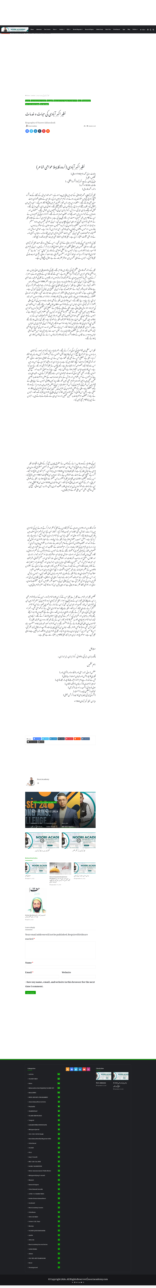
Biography (49, 101)
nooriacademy (95, 1278)
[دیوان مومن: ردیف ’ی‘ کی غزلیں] (85, 868)
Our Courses (47, 29)
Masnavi (31, 1179)
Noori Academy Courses (36, 1207)
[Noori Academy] (14, 29)
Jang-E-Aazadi (33, 1156)
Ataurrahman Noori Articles (38, 101)
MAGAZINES (32, 1092)
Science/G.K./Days (34, 1221)
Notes (54, 29)
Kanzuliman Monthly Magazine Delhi (40, 1138)
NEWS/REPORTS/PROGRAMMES (38, 1096)
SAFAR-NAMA (33, 1248)
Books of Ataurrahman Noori (60, 801)
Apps (124, 29)
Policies (135, 29)
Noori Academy (32, 125)
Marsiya (31, 1225)
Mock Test (108, 29)
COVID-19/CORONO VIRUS (36, 1193)
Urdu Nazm (32, 1211)
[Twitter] (31, 131)
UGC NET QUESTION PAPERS (37, 1230)
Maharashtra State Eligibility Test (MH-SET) (65, 101)
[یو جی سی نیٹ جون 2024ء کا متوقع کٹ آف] (120, 1076)
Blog (129, 29)
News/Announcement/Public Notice (40, 1170)
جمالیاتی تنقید (28, 875)
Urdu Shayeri (116, 29)
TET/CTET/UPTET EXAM (32, 104)
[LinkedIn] (35, 131)
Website (66, 971)
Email (29, 971)
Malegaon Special (34, 1129)
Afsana (31, 1253)
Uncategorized (33, 1267)
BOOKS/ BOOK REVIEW (35, 1165)
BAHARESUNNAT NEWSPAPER (38, 1124)
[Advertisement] (78, 12)
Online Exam (99, 29)
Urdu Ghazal (32, 1142)
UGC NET (31, 1147)
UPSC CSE (31, 1239)
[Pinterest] (44, 131)
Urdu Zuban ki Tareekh (36, 1188)
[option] (60, 810)
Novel (30, 1262)
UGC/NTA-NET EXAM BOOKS (37, 1257)
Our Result (32, 1202)
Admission (39, 29)
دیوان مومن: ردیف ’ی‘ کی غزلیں (81, 875)
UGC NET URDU (44, 104)
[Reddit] (48, 131)
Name (29, 962)
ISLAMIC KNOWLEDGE (35, 1115)
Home (32, 29)
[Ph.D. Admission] (103, 1076)
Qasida (31, 1234)
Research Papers (89, 29)
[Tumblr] (39, 131)
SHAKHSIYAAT (86, 101)
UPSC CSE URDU (33, 1216)
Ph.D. (68, 29)
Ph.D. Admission (101, 1082)
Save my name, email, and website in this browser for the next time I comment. (60, 983)
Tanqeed (31, 1119)
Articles (61, 29)
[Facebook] (27, 131)
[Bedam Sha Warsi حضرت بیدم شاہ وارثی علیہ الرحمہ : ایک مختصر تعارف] (36, 900)
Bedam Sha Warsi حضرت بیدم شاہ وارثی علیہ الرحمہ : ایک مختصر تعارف (35, 915)
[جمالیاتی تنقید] (36, 868)
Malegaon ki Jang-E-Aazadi (37, 1175)
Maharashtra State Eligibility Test (41, 1087)
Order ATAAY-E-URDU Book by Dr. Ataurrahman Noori (60, 811)
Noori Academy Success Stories (38, 1244)
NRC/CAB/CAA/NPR (35, 1161)
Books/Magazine (77, 29)
